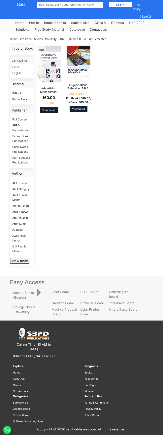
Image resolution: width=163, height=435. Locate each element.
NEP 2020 (137, 22)
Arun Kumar (19, 223)
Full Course (19, 119)
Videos (88, 391)
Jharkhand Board (122, 303)
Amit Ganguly (21, 189)
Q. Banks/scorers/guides (28, 421)
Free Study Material (49, 29)
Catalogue (77, 29)
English (16, 73)
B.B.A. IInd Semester (92, 39)
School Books (21, 415)
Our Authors (20, 391)
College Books (22, 408)
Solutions (22, 29)
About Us (19, 378)
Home (19, 22)
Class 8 (100, 22)
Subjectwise (80, 22)
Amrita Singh (20, 205)
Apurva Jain (20, 217)
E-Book (17, 93)
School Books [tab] (23, 295)
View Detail (48, 110)
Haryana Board (63, 303)
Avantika (17, 229)
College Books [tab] (24, 309)
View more (20, 261)
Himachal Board (92, 303)
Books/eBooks (55, 22)
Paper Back (19, 99)
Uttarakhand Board (123, 309)
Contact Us (98, 29)
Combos (117, 22)
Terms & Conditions (96, 402)
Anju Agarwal (20, 211)
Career (17, 385)
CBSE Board (89, 292)
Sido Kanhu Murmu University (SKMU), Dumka (48, 39)
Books (88, 372)
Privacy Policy (92, 408)
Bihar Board (60, 292)
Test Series (91, 378)
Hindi (15, 67)
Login (120, 4)
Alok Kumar (19, 183)
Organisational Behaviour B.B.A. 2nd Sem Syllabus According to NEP (78, 90)
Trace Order (91, 415)
